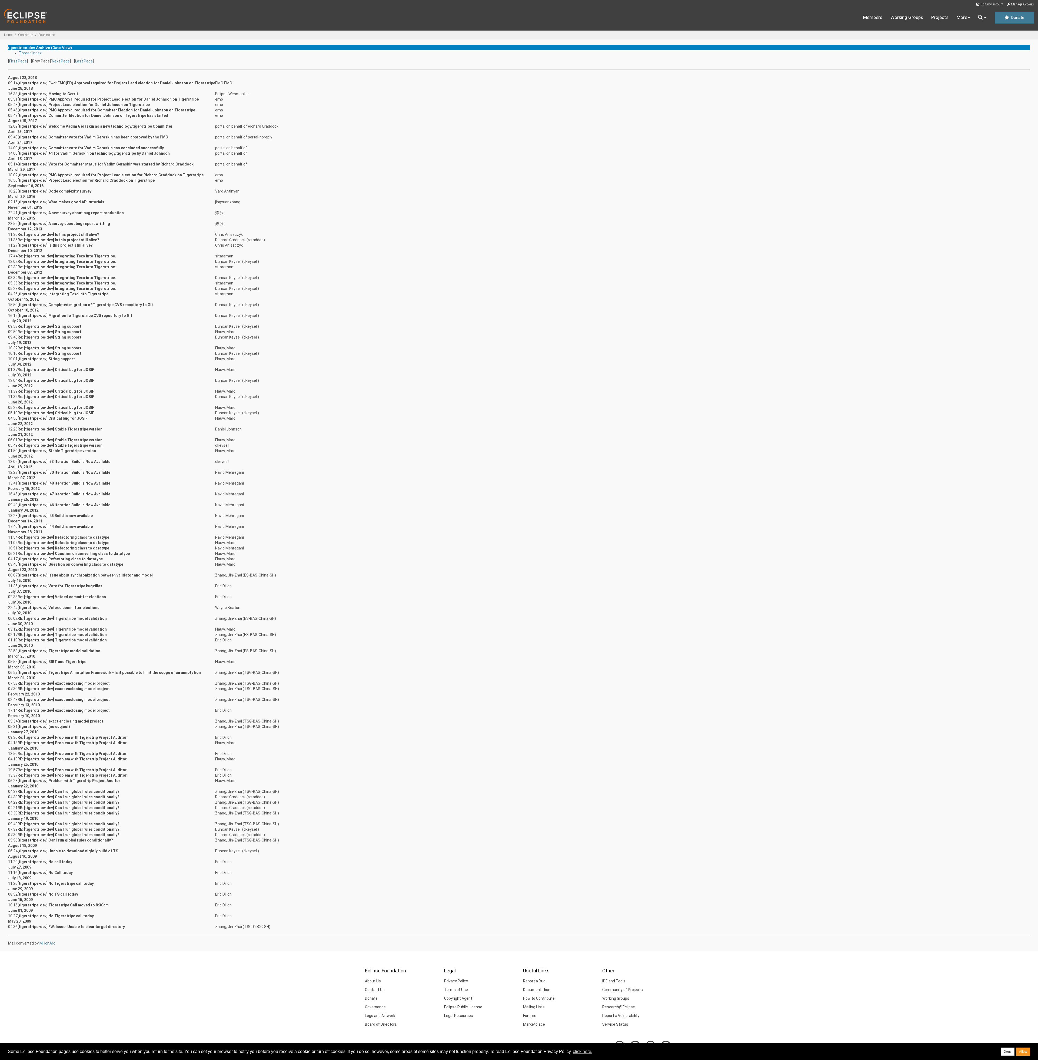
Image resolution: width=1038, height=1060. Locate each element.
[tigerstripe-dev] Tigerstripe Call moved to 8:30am (63, 905)
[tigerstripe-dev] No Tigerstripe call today (56, 883)
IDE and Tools (614, 981)
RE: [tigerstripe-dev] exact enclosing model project (64, 683)
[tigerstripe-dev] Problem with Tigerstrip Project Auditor (69, 781)
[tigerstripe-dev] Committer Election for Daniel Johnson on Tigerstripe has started (93, 115)
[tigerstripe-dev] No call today (45, 862)
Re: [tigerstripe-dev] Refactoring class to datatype (63, 537)
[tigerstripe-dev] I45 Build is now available (55, 516)
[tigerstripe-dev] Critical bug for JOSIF (53, 418)
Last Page (84, 61)
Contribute (25, 35)
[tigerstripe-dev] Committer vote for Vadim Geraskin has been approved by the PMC (93, 137)
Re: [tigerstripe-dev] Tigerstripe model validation (62, 640)
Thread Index (30, 53)
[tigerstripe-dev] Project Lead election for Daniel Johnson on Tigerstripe (84, 104)
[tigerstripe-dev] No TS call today (48, 894)
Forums (529, 1015)
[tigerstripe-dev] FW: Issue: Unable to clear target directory (71, 927)
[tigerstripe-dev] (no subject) (44, 726)
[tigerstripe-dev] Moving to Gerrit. (48, 94)
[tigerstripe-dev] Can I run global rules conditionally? (65, 840)
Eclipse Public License (463, 1007)
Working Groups (906, 17)
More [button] (962, 17)
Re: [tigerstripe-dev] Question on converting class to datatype (74, 553)
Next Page (61, 61)
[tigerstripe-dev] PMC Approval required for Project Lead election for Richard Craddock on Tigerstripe (111, 175)
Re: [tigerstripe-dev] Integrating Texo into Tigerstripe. (67, 256)
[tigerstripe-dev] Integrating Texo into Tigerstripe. (63, 294)
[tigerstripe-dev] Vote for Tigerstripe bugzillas (60, 586)
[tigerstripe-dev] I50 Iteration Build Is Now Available (64, 472)
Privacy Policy (456, 981)
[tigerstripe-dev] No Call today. (46, 872)
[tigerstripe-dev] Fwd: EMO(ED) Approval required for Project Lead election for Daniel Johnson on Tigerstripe (116, 83)
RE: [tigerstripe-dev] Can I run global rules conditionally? (68, 791)
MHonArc (47, 943)
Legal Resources (458, 1015)
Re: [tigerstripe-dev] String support (49, 326)
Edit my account (991, 4)
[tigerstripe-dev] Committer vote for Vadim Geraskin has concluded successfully (91, 148)
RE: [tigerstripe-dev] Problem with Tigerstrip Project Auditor (72, 743)
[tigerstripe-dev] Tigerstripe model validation (59, 651)
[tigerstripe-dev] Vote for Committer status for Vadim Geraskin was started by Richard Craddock (106, 164)
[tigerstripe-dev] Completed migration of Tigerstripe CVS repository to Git (85, 305)
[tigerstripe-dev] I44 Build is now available (55, 526)
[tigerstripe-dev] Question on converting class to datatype (70, 564)
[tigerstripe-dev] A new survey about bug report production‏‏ (71, 213)
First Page (18, 61)
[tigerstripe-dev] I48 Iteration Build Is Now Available (64, 483)
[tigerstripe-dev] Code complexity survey (54, 191)
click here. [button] (582, 1051)
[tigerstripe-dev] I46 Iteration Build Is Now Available (64, 505)
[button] (982, 18)
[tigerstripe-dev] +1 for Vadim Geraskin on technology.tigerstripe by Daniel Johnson (94, 153)
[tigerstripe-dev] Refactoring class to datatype (60, 559)
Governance (375, 1007)
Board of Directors (381, 1024)
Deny (1008, 1052)
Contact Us (375, 990)
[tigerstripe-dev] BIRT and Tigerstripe (52, 662)
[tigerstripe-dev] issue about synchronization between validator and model (85, 575)
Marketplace (534, 1024)
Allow (1023, 1052)
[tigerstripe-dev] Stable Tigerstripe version (57, 451)
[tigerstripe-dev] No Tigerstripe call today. (56, 916)
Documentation (536, 990)
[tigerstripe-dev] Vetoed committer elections (58, 607)
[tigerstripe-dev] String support (46, 359)
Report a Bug (534, 981)
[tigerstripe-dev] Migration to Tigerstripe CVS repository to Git (75, 315)
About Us (373, 981)
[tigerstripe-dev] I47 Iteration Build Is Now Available (64, 494)
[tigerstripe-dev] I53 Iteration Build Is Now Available (64, 461)
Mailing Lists (534, 1007)
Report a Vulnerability (620, 1015)
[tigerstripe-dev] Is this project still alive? (55, 245)
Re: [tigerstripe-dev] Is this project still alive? (58, 234)
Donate (1017, 17)
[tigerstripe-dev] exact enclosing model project (60, 721)
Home (8, 35)
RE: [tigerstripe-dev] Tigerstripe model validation (62, 618)
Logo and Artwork (380, 1015)
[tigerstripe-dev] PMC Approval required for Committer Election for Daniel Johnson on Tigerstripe (106, 110)
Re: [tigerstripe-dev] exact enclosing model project (64, 710)
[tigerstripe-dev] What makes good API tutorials (61, 202)
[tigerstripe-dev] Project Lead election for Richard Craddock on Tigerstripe (86, 180)
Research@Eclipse (618, 1007)
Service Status (615, 1024)
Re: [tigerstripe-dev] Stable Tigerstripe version (60, 429)
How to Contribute (539, 998)
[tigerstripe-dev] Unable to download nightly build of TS (68, 851)
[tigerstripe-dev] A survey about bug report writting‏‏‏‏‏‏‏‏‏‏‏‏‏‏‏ (64, 223)
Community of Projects (622, 990)
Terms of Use (456, 990)
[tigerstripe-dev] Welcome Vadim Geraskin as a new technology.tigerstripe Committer (95, 126)
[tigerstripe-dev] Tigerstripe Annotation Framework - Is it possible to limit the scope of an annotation (109, 672)
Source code (47, 35)
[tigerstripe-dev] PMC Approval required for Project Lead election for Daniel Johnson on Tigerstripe (108, 99)
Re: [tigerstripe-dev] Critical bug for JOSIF (56, 369)
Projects (940, 17)
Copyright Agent (458, 998)
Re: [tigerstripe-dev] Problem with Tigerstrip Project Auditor (72, 737)
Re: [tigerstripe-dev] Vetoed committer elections (62, 597)
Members (872, 17)
